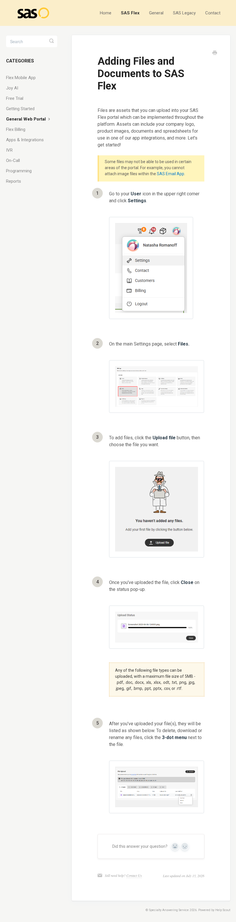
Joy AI (12, 88)
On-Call (13, 160)
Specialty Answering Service (169, 910)
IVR (9, 150)
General (156, 13)
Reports (13, 181)
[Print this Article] (214, 53)
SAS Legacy (184, 13)
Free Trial (14, 98)
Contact (212, 13)
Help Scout (222, 910)
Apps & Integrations (25, 139)
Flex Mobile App (21, 77)
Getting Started (20, 108)
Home (105, 13)
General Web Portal (26, 119)
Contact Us (134, 875)
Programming (19, 170)
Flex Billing (15, 129)
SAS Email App (170, 173)
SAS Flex (130, 13)
